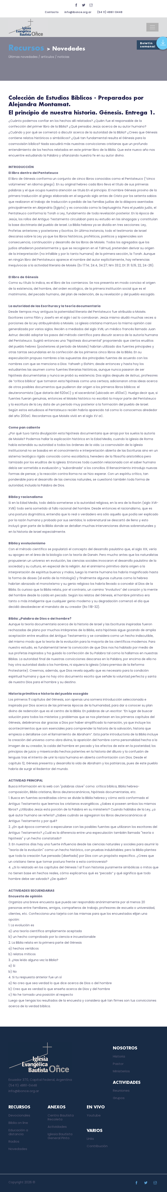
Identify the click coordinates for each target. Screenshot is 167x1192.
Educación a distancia (18, 1132)
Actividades (57, 1126)
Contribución (97, 1146)
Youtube (94, 1115)
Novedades (17, 1149)
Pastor (118, 1063)
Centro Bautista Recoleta (61, 1117)
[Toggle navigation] (152, 27)
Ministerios (121, 1071)
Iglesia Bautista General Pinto (60, 1136)
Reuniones (121, 1090)
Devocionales (19, 1115)
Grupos (119, 1098)
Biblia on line (18, 1122)
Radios (13, 1141)
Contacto (51, 12)
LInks (90, 1138)
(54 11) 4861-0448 (109, 12)
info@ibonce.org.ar (77, 12)
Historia (119, 1056)
